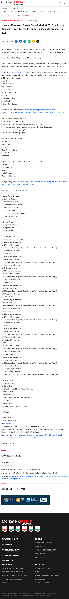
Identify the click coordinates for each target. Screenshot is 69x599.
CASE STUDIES (40, 579)
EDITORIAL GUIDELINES (43, 568)
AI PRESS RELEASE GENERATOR (45, 550)
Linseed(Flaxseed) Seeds (15, 72)
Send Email (10, 423)
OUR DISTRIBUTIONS (10, 550)
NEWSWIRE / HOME (10, 539)
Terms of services (7, 593)
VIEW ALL (5, 583)
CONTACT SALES (40, 557)
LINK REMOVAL (40, 553)
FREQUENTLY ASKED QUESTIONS (48, 575)
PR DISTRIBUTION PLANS (43, 543)
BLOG (37, 572)
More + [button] (65, 3)
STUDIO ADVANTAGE (11, 555)
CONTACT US (7, 561)
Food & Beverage (31, 21)
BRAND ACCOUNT (16, 575)
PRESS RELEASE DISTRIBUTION (12, 568)
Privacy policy (17, 593)
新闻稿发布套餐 (40, 546)
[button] (59, 3)
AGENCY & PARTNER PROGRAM (12, 572)
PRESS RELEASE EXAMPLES (44, 583)
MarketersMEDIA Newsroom (11, 21)
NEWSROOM (7, 544)
